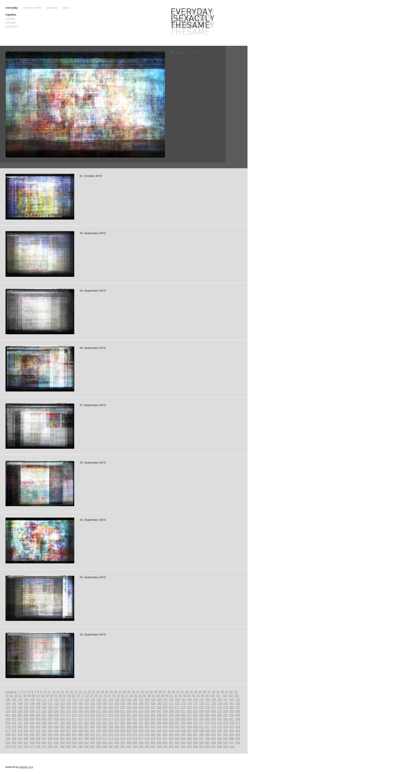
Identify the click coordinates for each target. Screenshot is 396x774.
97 (198, 695)
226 (32, 711)
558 (153, 742)
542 (56, 742)
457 (13, 734)
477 (134, 734)
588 (98, 746)
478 (141, 734)
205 (141, 707)
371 (201, 723)
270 (62, 715)
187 (32, 707)
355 (104, 723)
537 (26, 742)
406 (177, 726)
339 (8, 723)
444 (171, 730)
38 (169, 691)
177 (207, 703)
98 (202, 695)
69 (73, 695)
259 (231, 711)
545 (74, 742)
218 (219, 707)
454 (231, 730)
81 (127, 695)
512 (110, 738)
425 (56, 730)
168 (153, 703)
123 (116, 699)
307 (50, 719)
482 (165, 734)
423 (44, 730)
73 (91, 695)
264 (26, 715)
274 (86, 715)
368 (183, 723)
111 (44, 699)
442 (159, 730)
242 (128, 711)
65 (56, 695)
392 (92, 726)
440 (147, 730)
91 (171, 695)
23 (102, 691)
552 (116, 742)
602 (183, 746)
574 (13, 746)
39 (173, 691)
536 (20, 742)
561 (171, 742)
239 (110, 711)
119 (92, 699)
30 (133, 691)
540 (44, 742)
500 (38, 738)
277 (104, 715)
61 (38, 695)
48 (213, 691)
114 (62, 699)
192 (62, 707)
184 (13, 707)
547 (86, 742)
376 (231, 723)
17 (75, 691)
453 (225, 730)
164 (128, 703)
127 (141, 699)
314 (92, 719)
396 (116, 726)
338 (237, 719)
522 (171, 738)
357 (116, 723)
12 (53, 691)
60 (33, 695)
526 (195, 738)
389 (74, 726)
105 (8, 699)
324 (153, 719)
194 (74, 707)
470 (92, 734)
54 (7, 695)
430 (86, 730)
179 (219, 703)
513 (116, 738)
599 (165, 746)
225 (26, 711)
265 (32, 715)
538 (32, 742)
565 (195, 742)
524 (183, 738)
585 (80, 746)
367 (177, 723)
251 (183, 711)
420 (26, 730)
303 (26, 719)
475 (122, 734)
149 (38, 703)
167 (147, 703)
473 (110, 734)
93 (180, 695)
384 (44, 726)
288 (171, 715)
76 (105, 695)
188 (38, 707)
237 (98, 711)
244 (141, 711)
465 (62, 734)
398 (128, 726)
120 (98, 699)
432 (98, 730)
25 (111, 691)
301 (13, 719)
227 (38, 711)
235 (86, 711)
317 (110, 719)
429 (80, 730)
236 (92, 711)
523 (177, 738)
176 (201, 703)
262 (13, 715)
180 (225, 703)
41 (182, 691)
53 (235, 691)
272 (74, 715)
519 (153, 738)
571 (231, 742)
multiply (10, 18)
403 (159, 726)
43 (191, 691)
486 (189, 734)
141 (225, 699)
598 (159, 746)
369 (189, 723)
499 (32, 738)
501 (44, 738)
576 (26, 746)
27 (120, 691)
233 (74, 711)
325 (159, 719)
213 (189, 707)
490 (213, 734)
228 (44, 711)
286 (159, 715)
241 (122, 711)
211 (177, 707)
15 (67, 691)
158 (92, 703)
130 (159, 699)
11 (49, 691)
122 (110, 699)
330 (189, 719)
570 (225, 742)
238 (104, 711)
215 (201, 707)
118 (86, 699)
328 (177, 719)
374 (219, 723)
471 (98, 734)
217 (213, 707)
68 (69, 695)
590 (110, 746)
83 (136, 695)
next (231, 746)
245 (147, 711)
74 (96, 695)
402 (153, 726)
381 (26, 726)
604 (195, 746)
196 (86, 707)
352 (86, 723)
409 (195, 726)
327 (171, 719)
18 (80, 691)
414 (225, 726)
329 (183, 719)
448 (195, 730)
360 (134, 723)
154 (68, 703)
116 (74, 699)
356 (110, 723)
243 (134, 711)
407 (183, 726)
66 (60, 695)
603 (189, 746)
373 (213, 723)
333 (207, 719)
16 (71, 691)
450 (207, 730)
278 (110, 715)
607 (213, 746)
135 (189, 699)
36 (160, 691)
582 (62, 746)
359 (128, 723)
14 (62, 691)
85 (144, 695)
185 (20, 707)
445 (177, 730)
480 (153, 734)
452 (219, 730)
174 (189, 703)
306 (44, 719)
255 (207, 711)
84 (140, 695)
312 (80, 719)
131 (165, 699)
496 (13, 738)
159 (98, 703)
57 (20, 695)
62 (42, 695)
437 (128, 730)
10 (44, 691)
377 (237, 723)
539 (38, 742)
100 (212, 695)
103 (230, 695)
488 (201, 734)
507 (80, 738)
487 (195, 734)
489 (207, 734)
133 (177, 699)
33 (146, 691)
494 (237, 734)
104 (236, 695)
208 (159, 707)
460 (32, 734)
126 (134, 699)
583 (68, 746)
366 (171, 723)
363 (153, 723)
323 (147, 719)
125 (128, 699)
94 (185, 695)
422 (38, 730)
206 (147, 707)
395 (110, 726)
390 (80, 726)
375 (225, 723)
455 (237, 730)
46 (204, 691)
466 (68, 734)
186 (26, 707)
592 (122, 746)
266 (38, 715)
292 (195, 715)
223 (13, 711)
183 (8, 707)
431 (92, 730)
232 (68, 711)
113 (56, 699)
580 (50, 746)
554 (128, 742)
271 (68, 715)
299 (237, 715)
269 (56, 715)
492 (225, 734)
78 (113, 695)
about (66, 7)
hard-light (11, 26)
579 (44, 746)
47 (209, 691)
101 (218, 695)
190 (50, 707)
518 (147, 738)
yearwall (52, 7)
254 (201, 711)
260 (237, 711)
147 (26, 703)
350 (74, 723)
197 (92, 707)
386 (56, 726)
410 (201, 726)
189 (44, 707)
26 (115, 691)
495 (8, 738)
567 (207, 742)
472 (104, 734)
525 (189, 738)
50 (222, 691)
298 (231, 715)
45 (200, 691)
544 (68, 742)
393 (98, 726)
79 (118, 695)
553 (122, 742)
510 (98, 738)
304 (32, 719)
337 (231, 719)
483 (171, 734)
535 (13, 742)
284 (147, 715)
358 (122, 723)
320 (128, 719)
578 (38, 746)
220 (231, 707)
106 (13, 699)
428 (74, 730)
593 (128, 746)
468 (80, 734)
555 (134, 742)
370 (195, 723)
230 (56, 711)
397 (122, 726)
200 (110, 707)
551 (110, 742)
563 (183, 742)
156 (80, 703)
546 (80, 742)
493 (231, 734)
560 (165, 742)
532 (231, 738)
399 (134, 726)
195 (80, 707)
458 (20, 734)
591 (116, 746)
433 (104, 730)
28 (124, 691)
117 (80, 699)
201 (116, 707)
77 (109, 695)
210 (171, 707)
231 (62, 711)
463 (50, 734)
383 (38, 726)
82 (131, 695)
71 (82, 695)
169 (159, 703)
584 (74, 746)
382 (32, 726)
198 (98, 707)
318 (116, 719)
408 (189, 726)
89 (162, 695)
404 (165, 726)
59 (29, 695)
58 (25, 695)
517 (141, 738)
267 (44, 715)
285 (153, 715)
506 (74, 738)
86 (149, 695)
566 (201, 742)
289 (177, 715)
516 (134, 738)
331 (195, 719)
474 (116, 734)
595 (141, 746)
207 (153, 707)
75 (100, 695)
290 (183, 715)
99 (207, 695)
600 (171, 746)
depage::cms (26, 767)
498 (26, 738)
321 (134, 719)
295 (213, 715)
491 (219, 734)
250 (177, 711)
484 (177, 734)
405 (171, 726)
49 (218, 691)
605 (201, 746)
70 (78, 695)
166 (141, 703)
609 (225, 746)
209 (165, 707)
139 (213, 699)
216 (207, 707)
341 (20, 723)
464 (56, 734)
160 (104, 703)
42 (186, 691)
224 (20, 711)
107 (20, 699)
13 (58, 691)
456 (8, 734)
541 (50, 742)
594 (134, 746)
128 (147, 699)
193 (68, 707)
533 (237, 738)
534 (8, 742)
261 (8, 715)
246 (153, 711)
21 (93, 691)
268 (50, 715)
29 (129, 691)
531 (225, 738)
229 (50, 711)
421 (32, 730)
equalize (11, 14)
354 (98, 723)
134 (183, 699)
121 (104, 699)
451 (213, 730)
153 (62, 703)
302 (20, 719)
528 (207, 738)
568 (213, 742)
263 (20, 715)
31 (138, 691)
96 (193, 695)
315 (98, 719)
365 (165, 723)
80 (122, 695)
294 (207, 715)
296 (219, 715)
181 (231, 703)
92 (176, 695)
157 (86, 703)
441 (153, 730)
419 (20, 730)
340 (13, 723)
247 (159, 711)
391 (86, 726)
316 (104, 719)
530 (219, 738)
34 (151, 691)
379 (13, 726)
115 (68, 699)
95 (189, 695)
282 (134, 715)
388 (68, 726)
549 (98, 742)
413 (219, 726)
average (11, 22)
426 (62, 730)
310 (68, 719)
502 (50, 738)
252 (189, 711)
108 (26, 699)
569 (219, 742)
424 (50, 730)
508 (86, 738)
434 (110, 730)
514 (122, 738)
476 (128, 734)
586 (86, 746)
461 (38, 734)
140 (219, 699)
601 (177, 746)
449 (201, 730)
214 (195, 707)
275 (92, 715)
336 (225, 719)
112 (50, 699)
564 (189, 742)
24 (106, 691)
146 (20, 703)
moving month (32, 7)
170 (165, 703)
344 (38, 723)
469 (86, 734)
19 (84, 691)
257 (219, 711)
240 (116, 711)
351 (80, 723)
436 (122, 730)
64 (51, 695)
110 (38, 699)
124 (122, 699)
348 (62, 723)
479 (147, 734)
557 (147, 742)
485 (183, 734)
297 (225, 715)
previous (11, 691)
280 (122, 715)
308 (56, 719)
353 (92, 723)
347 (56, 723)
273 (80, 715)
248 (165, 711)
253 (195, 711)
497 (20, 738)
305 (38, 719)
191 (56, 707)
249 (171, 711)
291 (189, 715)
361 (141, 723)
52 (231, 691)
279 (116, 715)
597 (153, 746)
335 (219, 719)
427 (68, 730)
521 (165, 738)
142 (231, 699)
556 (141, 742)
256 (213, 711)
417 (8, 730)
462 (44, 734)
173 (183, 703)
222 (8, 711)
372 (207, 723)
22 (98, 691)
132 (171, 699)
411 (207, 726)
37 (164, 691)
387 (62, 726)
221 (237, 707)
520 (159, 738)
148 (32, 703)
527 (201, 738)
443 (165, 730)
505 (68, 738)
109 (32, 699)
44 (195, 691)
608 (219, 746)
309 (62, 719)
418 (13, 730)
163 (122, 703)
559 (159, 742)
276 (98, 715)
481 (159, 734)
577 (32, 746)
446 (183, 730)
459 (26, 734)
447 (189, 730)
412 (213, 726)
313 (86, 719)
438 (134, 730)
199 (104, 707)
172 (177, 703)
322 (141, 719)
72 (87, 695)
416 (237, 726)
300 (8, 719)
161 (110, 703)
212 (183, 707)
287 (165, 715)
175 (195, 703)
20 (89, 691)
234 (80, 711)
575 (20, 746)
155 (74, 703)
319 (122, 719)
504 (62, 738)
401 (147, 726)
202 (122, 707)
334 (213, 719)
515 (128, 738)
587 (92, 746)
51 (226, 691)
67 (64, 695)
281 (128, 715)
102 (224, 695)
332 (201, 719)
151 (50, 703)
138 (207, 699)
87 (153, 695)
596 (147, 746)
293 (201, 715)
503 (56, 738)
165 (134, 703)
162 (116, 703)
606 (207, 746)
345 (44, 723)
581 (56, 746)
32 (142, 691)
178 (213, 703)
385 (50, 726)
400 (141, 726)
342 (26, 723)
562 (177, 742)
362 (147, 723)
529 (213, 738)
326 (165, 719)
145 (13, 703)
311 (74, 719)
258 (225, 711)
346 (50, 723)
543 (62, 742)
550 (104, 742)
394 (104, 726)
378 (8, 726)
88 (158, 695)
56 (16, 695)
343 (32, 723)
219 (225, 707)
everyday (12, 7)
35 (155, 691)
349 (68, 723)
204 (134, 707)
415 (231, 726)
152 (56, 703)
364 (159, 723)
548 (92, 742)
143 (237, 699)
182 (237, 703)
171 (171, 703)
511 (104, 738)
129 (153, 699)
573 (8, 746)
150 (44, 703)
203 (128, 707)
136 (195, 699)
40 (178, 691)
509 (92, 738)
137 (201, 699)
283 (141, 715)
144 (8, 703)
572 (237, 742)
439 (141, 730)
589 (104, 746)
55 (11, 695)
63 (47, 695)
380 (20, 726)
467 (74, 734)
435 (116, 730)
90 (167, 695)
